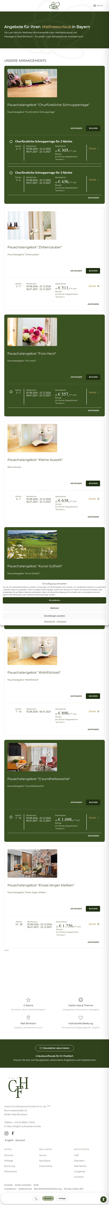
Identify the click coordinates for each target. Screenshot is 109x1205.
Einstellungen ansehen (54, 616)
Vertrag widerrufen (74, 1188)
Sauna (42, 1155)
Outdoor (79, 1177)
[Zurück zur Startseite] (54, 5)
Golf (76, 1155)
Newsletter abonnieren (56, 1048)
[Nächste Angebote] (8, 950)
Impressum (61, 621)
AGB (35, 1185)
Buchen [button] (93, 128)
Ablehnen (54, 608)
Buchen (48, 1198)
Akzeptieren (54, 600)
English (9, 1140)
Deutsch (20, 1140)
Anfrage (62, 1198)
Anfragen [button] (76, 128)
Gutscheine (45, 1166)
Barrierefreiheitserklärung (48, 1188)
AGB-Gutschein (23, 1185)
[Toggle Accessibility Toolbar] (103, 1199)
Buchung (9, 1166)
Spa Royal (44, 1160)
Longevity (79, 1171)
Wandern (79, 1160)
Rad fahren (80, 1166)
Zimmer (8, 1155)
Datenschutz (49, 621)
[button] (99, 5)
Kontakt (8, 1185)
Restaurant (10, 1171)
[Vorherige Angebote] (5, 950)
